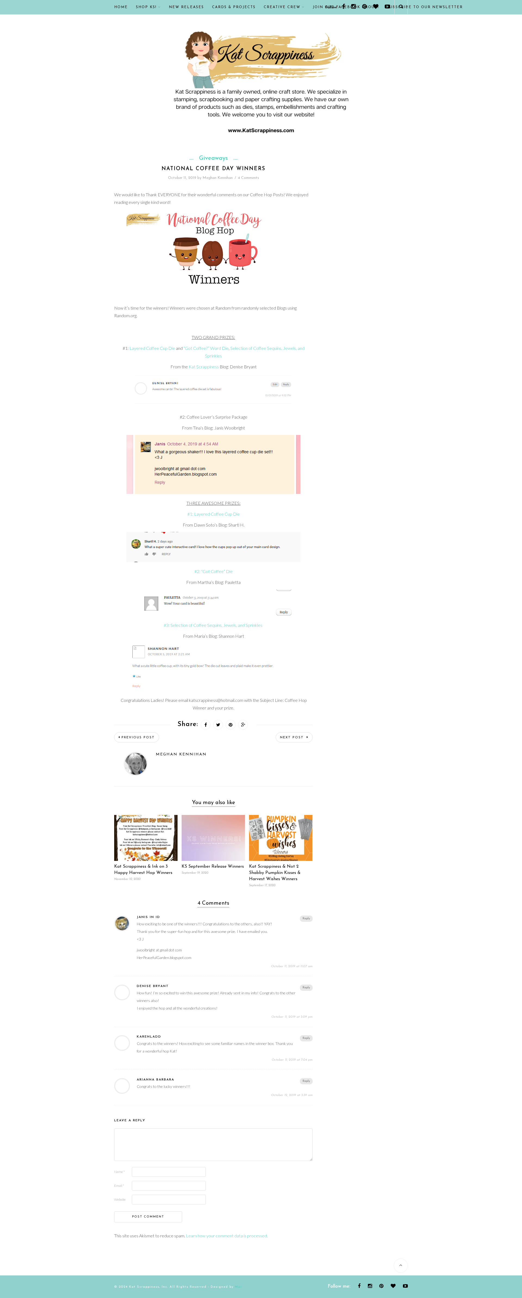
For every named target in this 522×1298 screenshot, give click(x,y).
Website (120, 1199)
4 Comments (248, 178)
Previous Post (138, 737)
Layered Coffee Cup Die (152, 348)
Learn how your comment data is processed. (227, 1235)
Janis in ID (148, 917)
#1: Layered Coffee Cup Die (213, 513)
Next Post (292, 737)
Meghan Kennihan (218, 178)
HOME (121, 7)
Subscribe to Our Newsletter (425, 7)
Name (119, 1172)
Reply (306, 918)
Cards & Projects (234, 7)
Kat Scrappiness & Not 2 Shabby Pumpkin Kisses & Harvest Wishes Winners (274, 872)
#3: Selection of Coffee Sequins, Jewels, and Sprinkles (213, 625)
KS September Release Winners (213, 866)
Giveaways (213, 158)
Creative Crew (282, 7)
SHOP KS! (146, 7)
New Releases (186, 7)
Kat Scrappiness (204, 366)
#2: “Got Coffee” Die (213, 571)
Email (119, 1186)
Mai (238, 1286)
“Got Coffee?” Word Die (206, 348)
